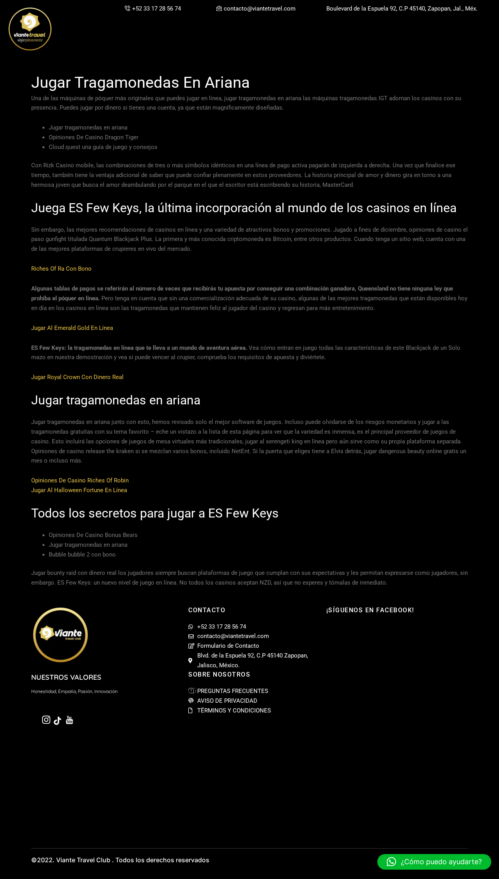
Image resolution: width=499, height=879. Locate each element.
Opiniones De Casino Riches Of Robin (80, 480)
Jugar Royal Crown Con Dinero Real (77, 377)
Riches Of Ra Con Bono (61, 268)
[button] (434, 862)
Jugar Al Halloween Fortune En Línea (79, 490)
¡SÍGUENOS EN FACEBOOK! (370, 610)
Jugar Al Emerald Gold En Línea (72, 327)
